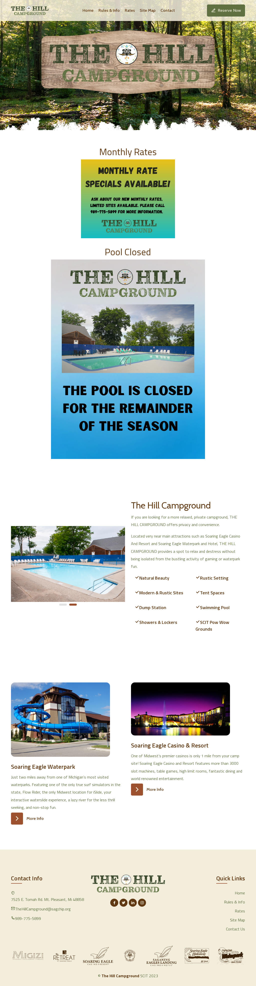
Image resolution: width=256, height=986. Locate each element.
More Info (35, 818)
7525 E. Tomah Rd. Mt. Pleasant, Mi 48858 (47, 899)
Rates (130, 10)
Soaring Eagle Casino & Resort (169, 745)
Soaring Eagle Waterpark (43, 766)
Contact (167, 10)
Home (88, 10)
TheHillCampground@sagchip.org (43, 909)
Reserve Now (229, 10)
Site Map (148, 10)
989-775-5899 (28, 918)
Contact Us (235, 929)
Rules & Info (109, 10)
